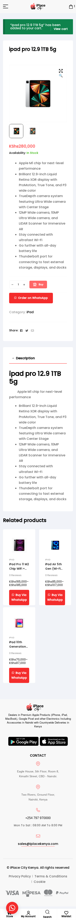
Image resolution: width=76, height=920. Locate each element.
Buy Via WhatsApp (19, 597)
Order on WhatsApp (33, 298)
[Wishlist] (66, 913)
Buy (41, 284)
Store (9, 916)
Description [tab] (25, 358)
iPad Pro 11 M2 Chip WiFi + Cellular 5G (19, 568)
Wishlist (66, 916)
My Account (28, 916)
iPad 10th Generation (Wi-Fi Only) (18, 646)
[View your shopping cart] (71, 6)
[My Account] (28, 913)
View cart (61, 29)
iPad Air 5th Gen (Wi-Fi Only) (53, 568)
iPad (30, 312)
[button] (61, 73)
